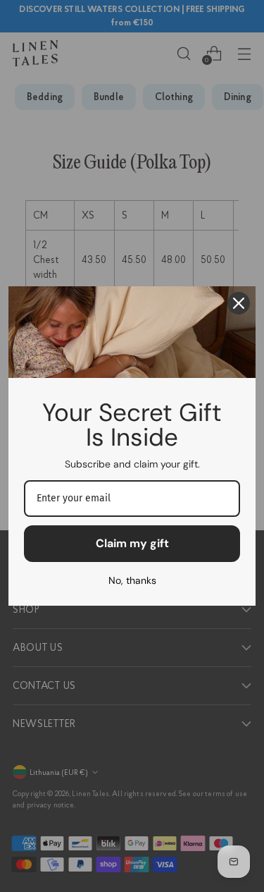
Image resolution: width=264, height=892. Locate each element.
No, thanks (132, 580)
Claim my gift (132, 543)
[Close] (239, 303)
